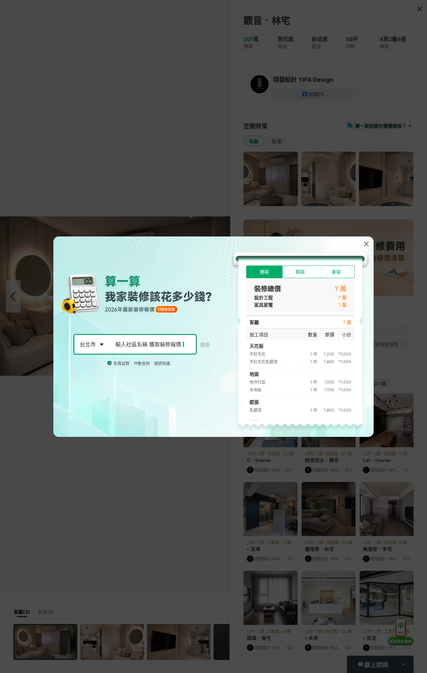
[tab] (264, 272)
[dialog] (213, 336)
